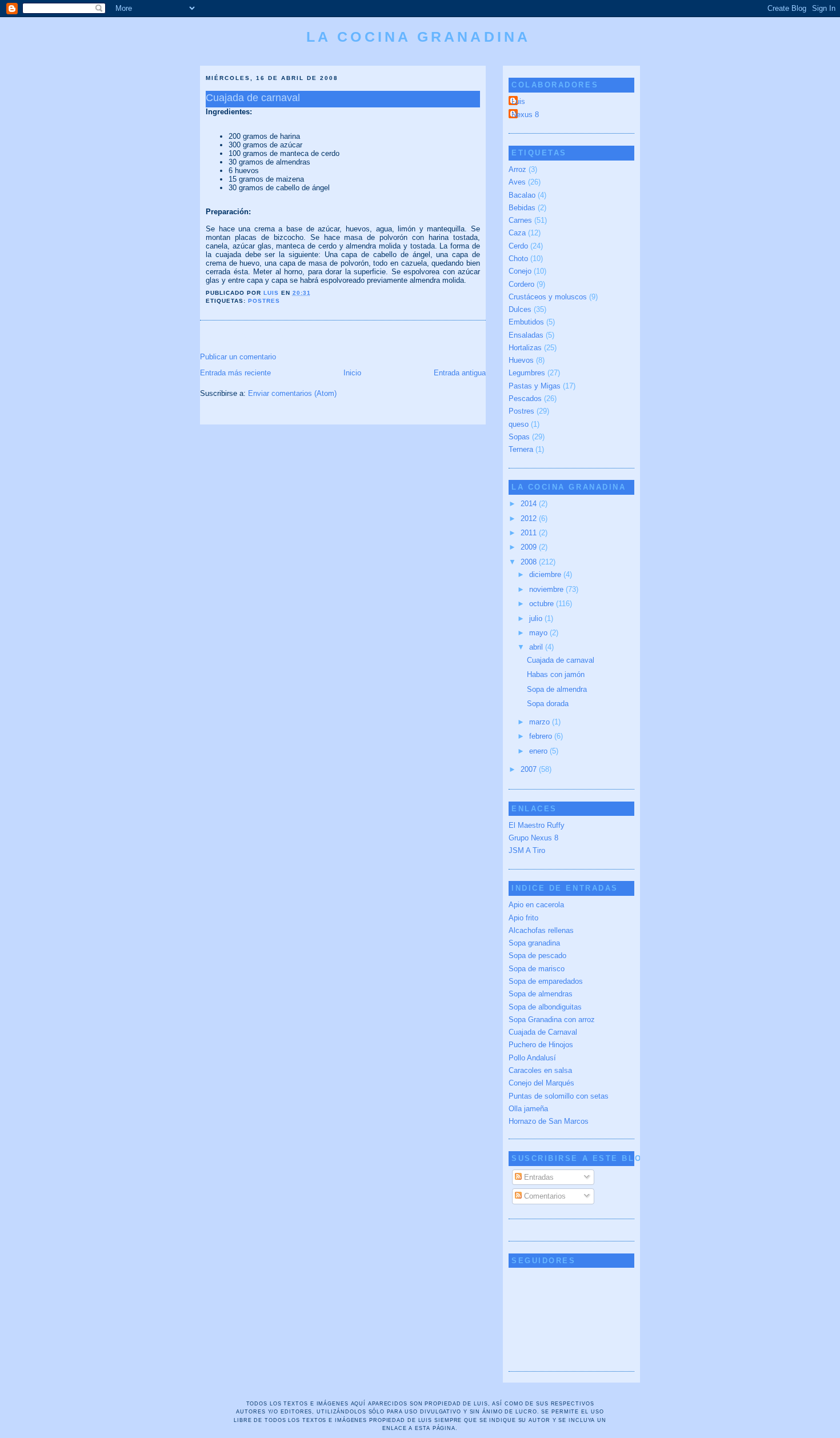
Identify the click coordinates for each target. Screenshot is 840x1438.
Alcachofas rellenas (541, 930)
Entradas (538, 1177)
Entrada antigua (460, 372)
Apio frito (523, 918)
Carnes (520, 220)
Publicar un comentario (238, 357)
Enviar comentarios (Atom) (292, 393)
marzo (540, 722)
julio (537, 618)
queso (519, 424)
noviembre (547, 589)
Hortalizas (525, 347)
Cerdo (518, 246)
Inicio (352, 372)
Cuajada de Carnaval (543, 1032)
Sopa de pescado (537, 955)
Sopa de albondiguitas (545, 1007)
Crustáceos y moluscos (548, 297)
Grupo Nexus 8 (533, 838)
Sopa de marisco (537, 968)
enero (539, 751)
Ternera (521, 449)
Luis (518, 101)
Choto (518, 258)
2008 (530, 562)
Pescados (525, 398)
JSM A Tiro (527, 850)
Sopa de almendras (541, 994)
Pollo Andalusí (532, 1058)
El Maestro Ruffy (537, 825)
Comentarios (544, 1196)
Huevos (521, 360)
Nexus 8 (525, 114)
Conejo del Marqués (541, 1083)
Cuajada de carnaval (560, 660)
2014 (530, 503)
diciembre (546, 574)
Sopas (519, 436)
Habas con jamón (556, 674)
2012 (530, 518)
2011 (530, 532)
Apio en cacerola (536, 904)
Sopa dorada (548, 703)
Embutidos (526, 322)
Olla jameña (528, 1108)
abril (537, 647)
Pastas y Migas (535, 386)
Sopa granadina (534, 943)
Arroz (517, 169)
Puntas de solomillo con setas (559, 1096)
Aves (517, 182)
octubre (542, 603)
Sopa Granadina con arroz (552, 1019)
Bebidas (522, 207)
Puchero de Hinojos (541, 1044)
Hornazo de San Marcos (549, 1121)
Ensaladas (526, 335)
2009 (530, 547)
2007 (530, 769)
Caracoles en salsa (540, 1070)
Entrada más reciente (235, 372)
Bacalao (522, 195)
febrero (541, 736)
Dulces (520, 309)
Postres (264, 301)
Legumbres (527, 372)
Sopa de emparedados (546, 981)
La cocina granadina (418, 37)
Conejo (520, 271)
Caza (517, 233)
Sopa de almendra (557, 689)
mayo (539, 632)
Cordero (521, 284)
